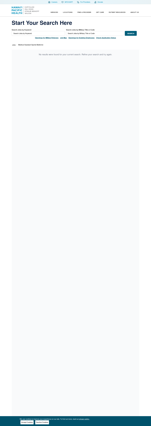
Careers (54, 2)
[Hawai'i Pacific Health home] (25, 10)
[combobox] (38, 32)
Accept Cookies (27, 422)
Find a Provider (84, 12)
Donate (100, 2)
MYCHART (68, 2)
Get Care (100, 12)
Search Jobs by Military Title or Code (80, 30)
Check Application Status (106, 38)
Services (54, 12)
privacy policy (84, 419)
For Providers (85, 2)
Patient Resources (117, 12)
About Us (134, 12)
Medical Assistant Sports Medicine (30, 45)
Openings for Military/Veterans (46, 38)
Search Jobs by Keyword (21, 30)
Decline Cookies (42, 422)
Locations (68, 12)
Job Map (63, 38)
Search (130, 34)
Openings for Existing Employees (81, 38)
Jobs (14, 45)
